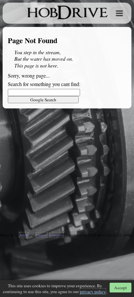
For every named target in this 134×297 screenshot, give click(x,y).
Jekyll (23, 235)
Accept (120, 288)
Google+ (56, 235)
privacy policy (93, 291)
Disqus (41, 235)
